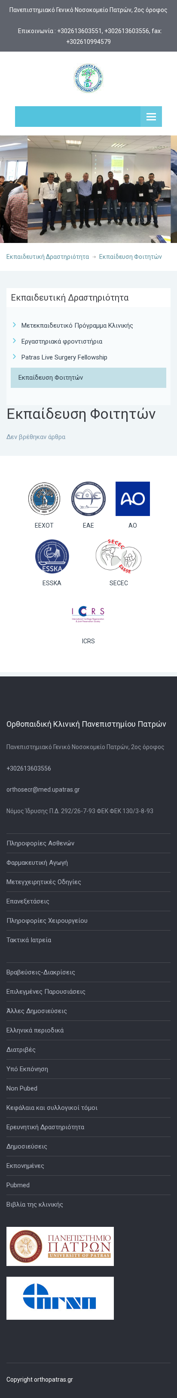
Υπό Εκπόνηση (27, 1069)
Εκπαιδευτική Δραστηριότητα (47, 256)
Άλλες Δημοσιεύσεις (36, 1011)
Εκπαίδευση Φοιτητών (130, 256)
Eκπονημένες (25, 1166)
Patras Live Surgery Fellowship (64, 357)
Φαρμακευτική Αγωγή (37, 862)
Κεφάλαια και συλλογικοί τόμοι (52, 1108)
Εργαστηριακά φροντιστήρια (61, 341)
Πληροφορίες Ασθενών (40, 843)
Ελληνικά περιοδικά (35, 1030)
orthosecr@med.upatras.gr (43, 789)
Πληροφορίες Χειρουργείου (47, 921)
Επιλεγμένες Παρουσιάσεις (45, 991)
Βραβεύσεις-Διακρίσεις (40, 972)
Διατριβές (21, 1050)
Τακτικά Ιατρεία (28, 940)
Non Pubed (21, 1088)
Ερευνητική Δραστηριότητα (45, 1127)
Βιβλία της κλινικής (34, 1204)
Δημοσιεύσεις (26, 1146)
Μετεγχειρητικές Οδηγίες (43, 882)
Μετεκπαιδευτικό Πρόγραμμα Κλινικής (77, 325)
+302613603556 (28, 768)
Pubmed (18, 1185)
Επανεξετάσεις (27, 901)
